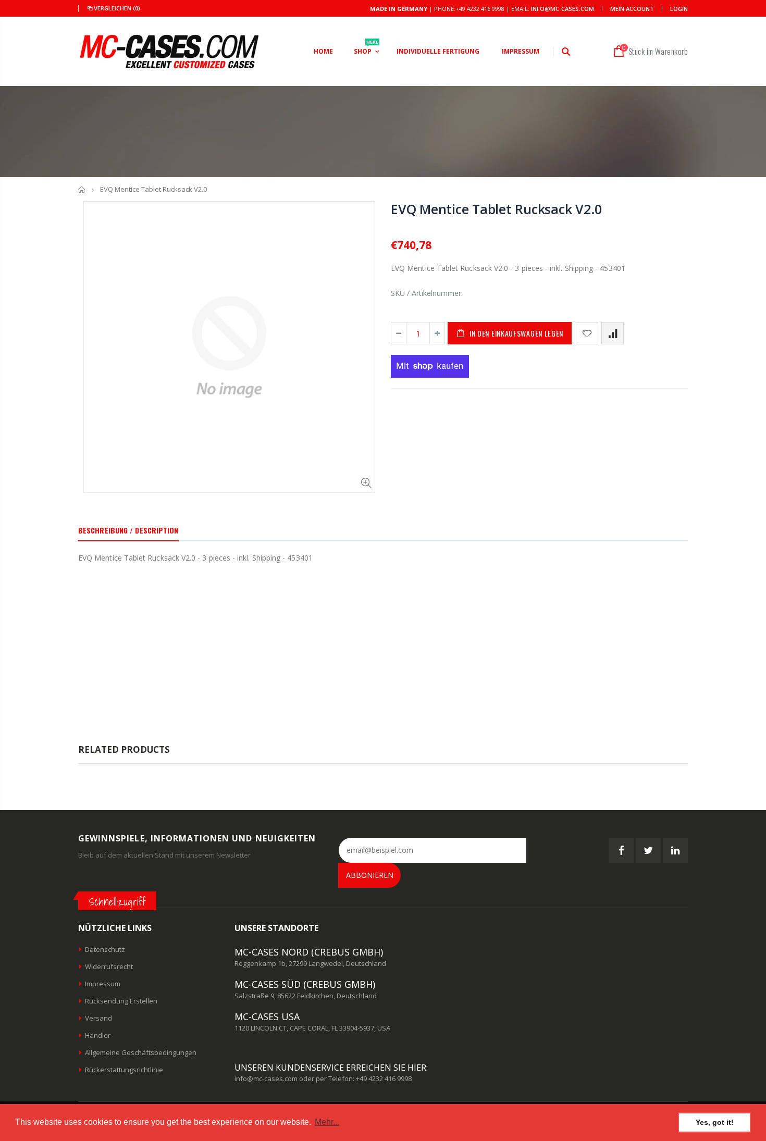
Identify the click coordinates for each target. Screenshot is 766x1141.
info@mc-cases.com (562, 9)
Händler (97, 1035)
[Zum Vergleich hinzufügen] (612, 333)
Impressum (102, 983)
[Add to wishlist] (587, 333)
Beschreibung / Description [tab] (128, 530)
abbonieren (369, 875)
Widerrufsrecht (109, 966)
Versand (98, 1018)
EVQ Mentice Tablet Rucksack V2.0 (496, 209)
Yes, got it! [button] (715, 1122)
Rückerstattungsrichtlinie (124, 1069)
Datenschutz (105, 949)
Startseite (82, 189)
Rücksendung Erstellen (121, 1001)
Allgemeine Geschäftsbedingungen (140, 1052)
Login (679, 9)
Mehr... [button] (327, 1122)
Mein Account (632, 9)
